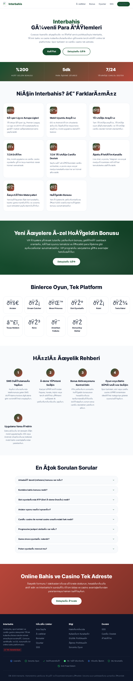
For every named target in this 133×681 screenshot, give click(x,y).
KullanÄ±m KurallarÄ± (79, 634)
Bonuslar (40, 638)
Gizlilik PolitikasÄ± (78, 638)
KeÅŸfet (123, 4)
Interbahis (15, 4)
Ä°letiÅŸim (107, 638)
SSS (112, 4)
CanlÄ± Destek (109, 634)
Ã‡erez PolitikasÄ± (78, 642)
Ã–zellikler (81, 4)
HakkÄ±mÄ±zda (77, 629)
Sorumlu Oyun (76, 647)
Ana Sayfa (41, 629)
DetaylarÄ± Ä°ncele (66, 601)
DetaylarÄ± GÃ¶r (77, 51)
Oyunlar (102, 4)
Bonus (92, 4)
